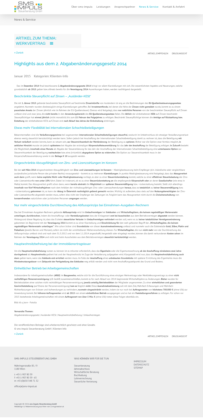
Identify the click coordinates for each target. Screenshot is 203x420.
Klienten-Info (59, 76)
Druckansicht (179, 53)
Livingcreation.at (57, 406)
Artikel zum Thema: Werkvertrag (36, 41)
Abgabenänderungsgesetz (26, 315)
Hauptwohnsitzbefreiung (70, 315)
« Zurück (18, 52)
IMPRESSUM (140, 361)
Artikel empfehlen (158, 53)
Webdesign (18, 406)
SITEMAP (138, 367)
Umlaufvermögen (92, 315)
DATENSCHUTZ (141, 364)
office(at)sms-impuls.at (25, 386)
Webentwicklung (32, 406)
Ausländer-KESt (48, 315)
